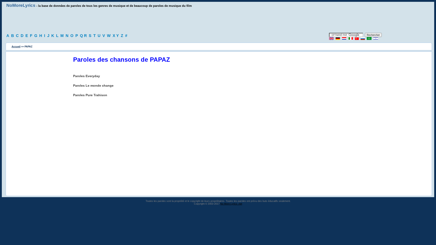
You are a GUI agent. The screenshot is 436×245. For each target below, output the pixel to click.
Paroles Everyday (86, 76)
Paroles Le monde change (93, 85)
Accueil (16, 46)
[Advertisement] (218, 20)
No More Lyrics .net (231, 203)
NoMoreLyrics (20, 5)
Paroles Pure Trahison (90, 95)
